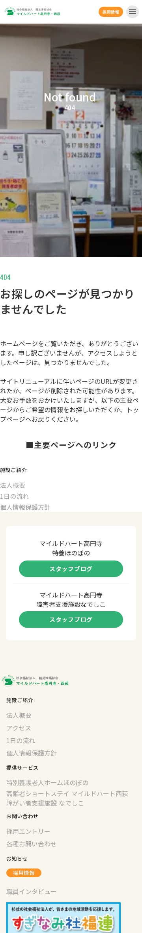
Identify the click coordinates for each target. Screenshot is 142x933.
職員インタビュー (31, 891)
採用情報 (24, 872)
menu (132, 12)
